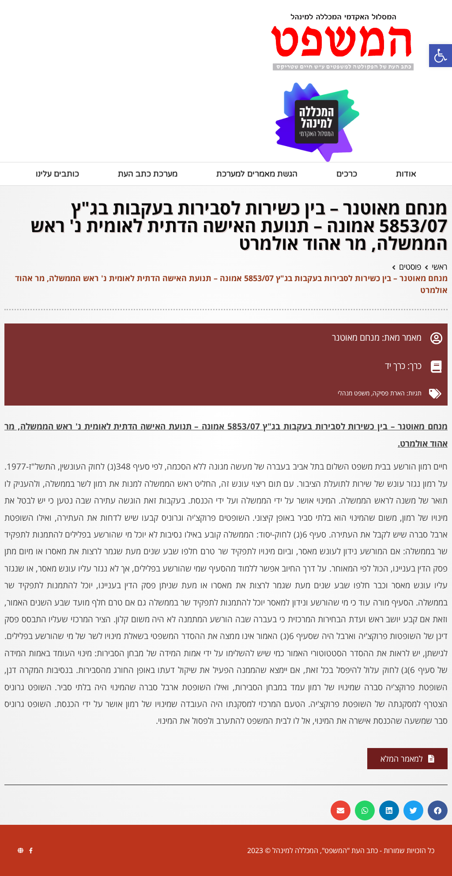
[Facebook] (31, 850)
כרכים (346, 174)
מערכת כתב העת (147, 174)
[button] (440, 55)
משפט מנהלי (353, 393)
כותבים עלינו (57, 174)
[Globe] (20, 850)
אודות (406, 174)
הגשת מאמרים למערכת (257, 174)
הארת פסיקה (389, 393)
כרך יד (395, 366)
